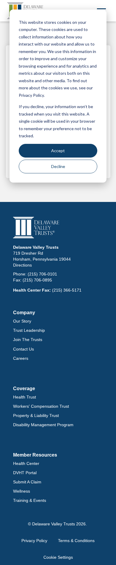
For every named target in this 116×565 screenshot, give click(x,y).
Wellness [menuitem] (21, 491)
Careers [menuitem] (20, 358)
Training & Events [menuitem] (29, 500)
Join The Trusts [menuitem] (27, 339)
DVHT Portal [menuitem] (25, 473)
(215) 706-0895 (37, 280)
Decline (58, 166)
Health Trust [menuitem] (24, 397)
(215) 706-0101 (42, 274)
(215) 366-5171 (66, 290)
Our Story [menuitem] (22, 321)
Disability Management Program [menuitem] (43, 425)
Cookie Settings (58, 557)
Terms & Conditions (76, 540)
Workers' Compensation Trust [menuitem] (41, 406)
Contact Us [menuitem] (23, 349)
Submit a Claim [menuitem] (27, 482)
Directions (22, 265)
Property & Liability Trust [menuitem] (36, 415)
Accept (58, 150)
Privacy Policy (34, 540)
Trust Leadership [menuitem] (29, 330)
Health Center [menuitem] (26, 463)
